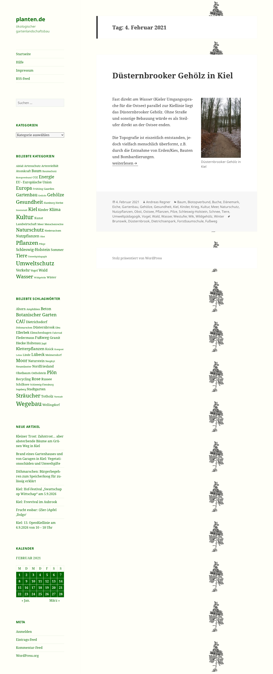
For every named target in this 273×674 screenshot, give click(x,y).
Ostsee (148, 211)
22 (19, 594)
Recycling (23, 379)
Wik (191, 216)
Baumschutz (49, 171)
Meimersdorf (53, 355)
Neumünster (23, 366)
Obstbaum (23, 373)
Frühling (38, 188)
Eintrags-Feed (26, 639)
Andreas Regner (158, 202)
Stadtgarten (36, 389)
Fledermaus (25, 338)
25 (40, 594)
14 (61, 581)
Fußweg (42, 337)
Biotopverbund (24, 177)
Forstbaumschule (190, 221)
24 (33, 594)
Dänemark (231, 202)
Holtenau (34, 343)
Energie (46, 177)
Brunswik (119, 221)
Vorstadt (58, 396)
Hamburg (49, 203)
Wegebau (29, 404)
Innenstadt (21, 210)
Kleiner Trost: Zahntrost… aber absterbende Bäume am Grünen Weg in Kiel (40, 441)
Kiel (32, 209)
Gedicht (42, 195)
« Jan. (26, 600)
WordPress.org (27, 655)
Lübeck (38, 354)
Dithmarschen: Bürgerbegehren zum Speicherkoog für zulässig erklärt (38, 476)
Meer (40, 224)
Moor (21, 360)
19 (47, 587)
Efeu (57, 327)
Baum (37, 170)
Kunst (38, 218)
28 (61, 594)
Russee (46, 379)
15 (19, 587)
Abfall (19, 166)
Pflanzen (27, 242)
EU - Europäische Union (34, 182)
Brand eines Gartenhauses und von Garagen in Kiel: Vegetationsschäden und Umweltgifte (39, 459)
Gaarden (49, 189)
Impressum (24, 70)
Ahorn (21, 309)
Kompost (59, 349)
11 (40, 581)
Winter (51, 277)
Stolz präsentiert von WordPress (137, 258)
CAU (20, 321)
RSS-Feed (23, 78)
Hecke (21, 342)
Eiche (116, 207)
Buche (216, 202)
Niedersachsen (53, 230)
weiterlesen (125, 163)
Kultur (25, 217)
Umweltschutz (35, 263)
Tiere (21, 256)
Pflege (42, 243)
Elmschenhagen (41, 333)
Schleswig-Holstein (33, 249)
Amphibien (33, 309)
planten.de (30, 19)
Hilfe (20, 62)
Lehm (19, 355)
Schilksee (22, 384)
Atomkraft (23, 171)
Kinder (43, 209)
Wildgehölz (40, 277)
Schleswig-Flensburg (42, 384)
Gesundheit (29, 202)
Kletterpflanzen (30, 348)
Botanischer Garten (36, 315)
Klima (55, 209)
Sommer (57, 250)
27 (54, 594)
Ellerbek (22, 332)
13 (54, 581)
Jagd (44, 343)
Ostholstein (38, 373)
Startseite (23, 54)
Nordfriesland (43, 366)
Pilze (173, 211)
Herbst (59, 202)
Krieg (195, 207)
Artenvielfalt (49, 166)
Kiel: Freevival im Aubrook (36, 502)
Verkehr (23, 270)
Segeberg (21, 389)
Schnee (214, 211)
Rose (36, 378)
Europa (24, 188)
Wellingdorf (51, 405)
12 (47, 581)
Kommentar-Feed (29, 647)
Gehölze (55, 195)
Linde (27, 355)
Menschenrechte (54, 224)
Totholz (47, 396)
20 (54, 587)
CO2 (35, 177)
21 (61, 587)
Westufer (180, 216)
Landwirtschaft (26, 224)
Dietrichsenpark (163, 221)
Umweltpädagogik (37, 256)
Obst (42, 236)
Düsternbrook (44, 327)
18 (40, 587)
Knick (49, 349)
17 (33, 587)
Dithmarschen (24, 327)
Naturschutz (30, 230)
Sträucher (28, 395)
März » (54, 600)
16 (26, 587)
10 (33, 581)
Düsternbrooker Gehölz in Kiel (172, 75)
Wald (43, 270)
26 (47, 594)
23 (26, 594)
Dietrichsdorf (36, 321)
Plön (52, 372)
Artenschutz (32, 166)
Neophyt (50, 361)
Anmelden (24, 631)
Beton (46, 308)
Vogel (34, 270)
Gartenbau (26, 195)
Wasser (24, 276)
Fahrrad (57, 333)
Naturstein (36, 361)
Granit (55, 337)
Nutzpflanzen (27, 236)
